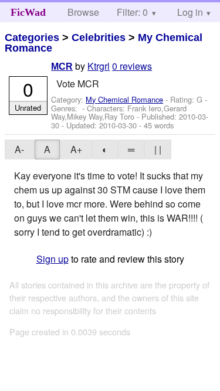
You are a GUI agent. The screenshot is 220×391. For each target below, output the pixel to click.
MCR (62, 67)
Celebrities (99, 37)
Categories (32, 37)
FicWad (28, 12)
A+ (76, 149)
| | (157, 149)
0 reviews (132, 66)
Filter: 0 (132, 12)
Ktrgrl (98, 66)
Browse (83, 12)
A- (19, 149)
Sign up (52, 259)
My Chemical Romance (124, 99)
